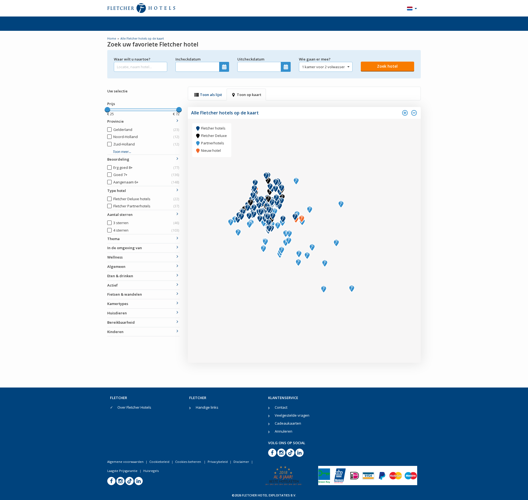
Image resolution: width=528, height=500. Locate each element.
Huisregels (151, 471)
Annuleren (283, 431)
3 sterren (146, 222)
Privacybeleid (218, 462)
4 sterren (146, 230)
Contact (281, 407)
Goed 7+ (146, 174)
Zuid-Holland (146, 144)
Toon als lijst (211, 94)
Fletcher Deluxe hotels (146, 198)
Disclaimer (241, 462)
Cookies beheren (188, 462)
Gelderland (146, 129)
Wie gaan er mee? (315, 59)
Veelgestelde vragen (292, 415)
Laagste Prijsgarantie (122, 471)
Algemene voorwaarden (125, 462)
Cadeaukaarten (288, 423)
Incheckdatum (187, 59)
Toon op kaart (249, 94)
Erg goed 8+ (146, 167)
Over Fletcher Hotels (134, 407)
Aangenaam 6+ (146, 182)
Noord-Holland (146, 136)
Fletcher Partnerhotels (146, 206)
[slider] (107, 109)
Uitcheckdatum (250, 59)
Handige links (207, 407)
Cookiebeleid (159, 462)
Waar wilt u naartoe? (132, 59)
